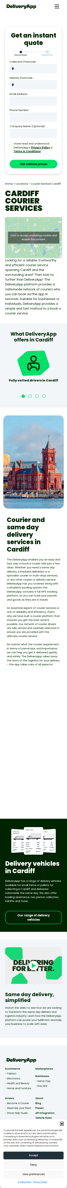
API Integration (44, 1113)
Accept (33, 1155)
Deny (33, 1165)
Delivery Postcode (21, 78)
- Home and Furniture (18, 1088)
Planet (39, 1108)
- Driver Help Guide (16, 1113)
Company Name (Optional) (27, 126)
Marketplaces (44, 1068)
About (39, 1098)
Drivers (9, 1098)
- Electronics (12, 1078)
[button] (62, 1123)
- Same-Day (43, 1081)
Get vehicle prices (33, 164)
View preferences (33, 1174)
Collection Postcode (23, 61)
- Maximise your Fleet (18, 1108)
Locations (22, 184)
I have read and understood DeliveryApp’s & (33, 147)
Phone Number (19, 110)
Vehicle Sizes (43, 1118)
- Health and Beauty (17, 1083)
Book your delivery (17, 813)
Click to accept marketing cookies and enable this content (33, 237)
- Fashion (10, 1073)
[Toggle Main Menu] (57, 7)
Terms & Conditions (27, 151)
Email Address (18, 94)
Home (9, 184)
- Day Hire (41, 1086)
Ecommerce (12, 1068)
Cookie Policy (25, 1181)
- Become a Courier (17, 1103)
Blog (38, 1103)
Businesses (42, 1076)
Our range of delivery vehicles (33, 917)
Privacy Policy (40, 1181)
